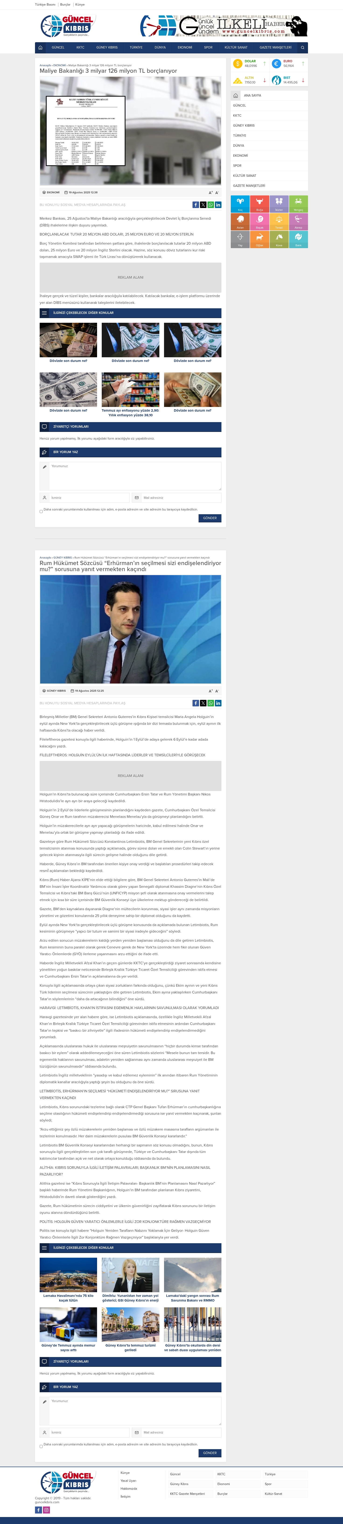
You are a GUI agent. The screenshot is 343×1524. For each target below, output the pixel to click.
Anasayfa (45, 65)
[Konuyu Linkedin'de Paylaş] (218, 204)
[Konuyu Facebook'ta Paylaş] (195, 204)
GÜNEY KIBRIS (62, 557)
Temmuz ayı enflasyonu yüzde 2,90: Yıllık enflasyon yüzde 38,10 (130, 412)
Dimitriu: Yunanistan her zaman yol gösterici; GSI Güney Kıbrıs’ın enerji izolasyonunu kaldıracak (130, 1300)
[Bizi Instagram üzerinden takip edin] (46, 1510)
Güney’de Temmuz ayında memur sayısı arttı (68, 1347)
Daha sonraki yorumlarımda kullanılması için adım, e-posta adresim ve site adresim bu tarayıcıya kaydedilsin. (121, 509)
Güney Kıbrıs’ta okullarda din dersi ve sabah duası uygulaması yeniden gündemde (192, 1350)
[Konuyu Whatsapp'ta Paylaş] (210, 204)
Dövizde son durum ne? (68, 361)
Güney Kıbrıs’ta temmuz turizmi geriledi (130, 1347)
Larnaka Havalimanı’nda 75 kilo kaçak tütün (68, 1298)
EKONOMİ (59, 65)
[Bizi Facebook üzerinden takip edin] (38, 1510)
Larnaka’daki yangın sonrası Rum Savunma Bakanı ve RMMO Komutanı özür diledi (192, 1300)
